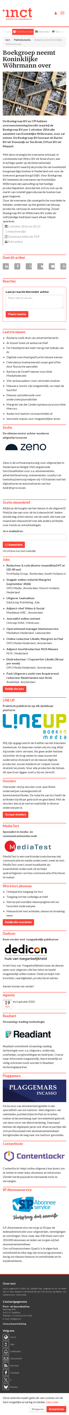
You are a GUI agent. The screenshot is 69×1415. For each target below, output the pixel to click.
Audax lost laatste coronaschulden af (29, 413)
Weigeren (38, 1409)
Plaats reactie (17, 314)
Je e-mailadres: (13, 531)
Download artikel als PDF (24, 236)
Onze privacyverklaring (14, 1323)
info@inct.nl (15, 1318)
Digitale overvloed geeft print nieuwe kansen (34, 357)
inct (8, 39)
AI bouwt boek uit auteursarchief (27, 343)
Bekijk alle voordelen (18, 922)
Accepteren (56, 1409)
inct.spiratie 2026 (24, 1001)
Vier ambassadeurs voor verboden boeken (33, 380)
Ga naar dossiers (15, 814)
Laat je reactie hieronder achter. (27, 291)
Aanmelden (15, 544)
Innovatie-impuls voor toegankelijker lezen (33, 418)
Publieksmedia (24, 31)
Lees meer (52, 1402)
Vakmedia (43, 31)
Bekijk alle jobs (14, 688)
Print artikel (15, 241)
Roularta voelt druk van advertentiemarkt (32, 337)
